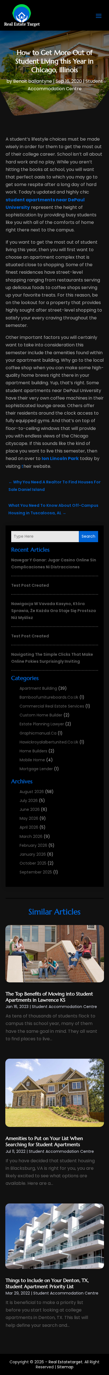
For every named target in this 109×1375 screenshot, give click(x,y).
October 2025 (33, 863)
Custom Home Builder (41, 715)
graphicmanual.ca (38, 733)
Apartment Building (38, 688)
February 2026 (33, 845)
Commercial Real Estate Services (52, 706)
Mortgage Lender (36, 769)
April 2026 (29, 827)
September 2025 (36, 872)
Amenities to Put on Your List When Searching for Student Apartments (44, 1141)
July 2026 (29, 800)
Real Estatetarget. (66, 1362)
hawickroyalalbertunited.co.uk (49, 742)
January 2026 (33, 854)
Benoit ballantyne (32, 81)
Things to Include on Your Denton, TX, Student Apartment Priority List (47, 1283)
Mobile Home (32, 760)
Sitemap (65, 1367)
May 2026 (29, 818)
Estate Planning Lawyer (42, 724)
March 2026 (31, 836)
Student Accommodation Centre (64, 1006)
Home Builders (33, 751)
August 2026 (32, 791)
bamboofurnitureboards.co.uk (49, 697)
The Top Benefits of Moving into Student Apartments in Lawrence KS (49, 997)
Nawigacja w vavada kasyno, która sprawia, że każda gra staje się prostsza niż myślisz (53, 610)
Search (88, 536)
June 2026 (30, 809)
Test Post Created (30, 585)
